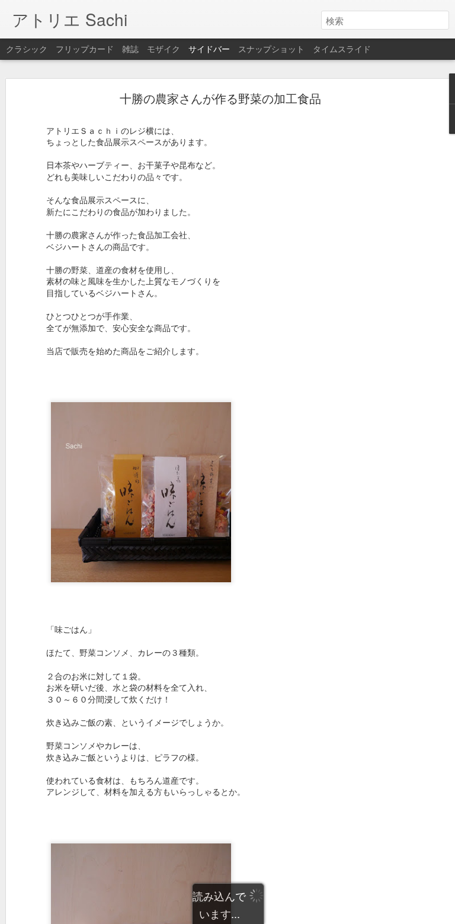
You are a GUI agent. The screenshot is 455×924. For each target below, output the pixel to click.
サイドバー (209, 48)
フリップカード (85, 48)
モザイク (163, 48)
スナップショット (271, 48)
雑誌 (130, 48)
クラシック (26, 48)
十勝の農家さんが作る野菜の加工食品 (220, 98)
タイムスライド (342, 48)
